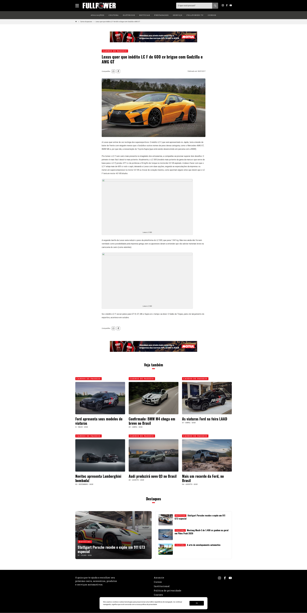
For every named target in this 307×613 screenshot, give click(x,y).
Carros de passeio (86, 21)
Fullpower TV (195, 15)
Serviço (177, 15)
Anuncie (159, 577)
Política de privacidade (167, 590)
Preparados (161, 15)
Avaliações (97, 15)
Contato (158, 594)
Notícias (144, 15)
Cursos (212, 15)
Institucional (162, 586)
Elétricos (129, 15)
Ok (197, 603)
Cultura (114, 15)
